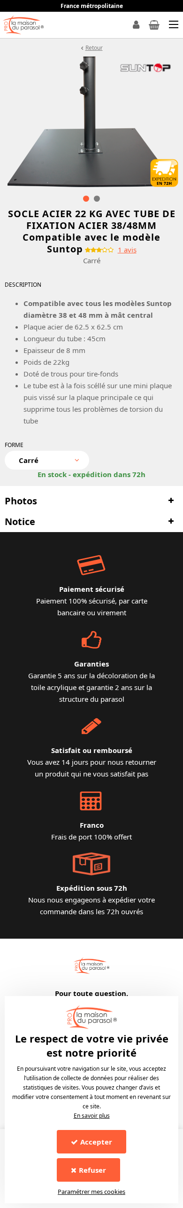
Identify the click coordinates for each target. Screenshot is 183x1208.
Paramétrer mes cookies (91, 1191)
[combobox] (47, 460)
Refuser (92, 1170)
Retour (94, 48)
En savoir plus (92, 1116)
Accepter (96, 1141)
